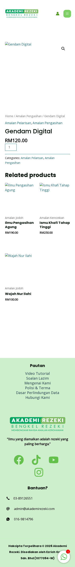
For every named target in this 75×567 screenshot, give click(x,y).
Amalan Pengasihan (29, 116)
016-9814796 (23, 519)
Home (9, 116)
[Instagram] (39, 472)
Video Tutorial (37, 373)
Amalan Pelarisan (18, 123)
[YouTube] (53, 460)
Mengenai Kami (37, 383)
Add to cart (34, 147)
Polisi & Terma (37, 387)
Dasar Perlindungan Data (37, 392)
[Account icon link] (57, 13)
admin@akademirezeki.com (34, 509)
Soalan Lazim (37, 378)
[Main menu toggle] (67, 13)
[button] (63, 48)
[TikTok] (36, 460)
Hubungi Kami (37, 397)
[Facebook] (19, 460)
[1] (64, 559)
